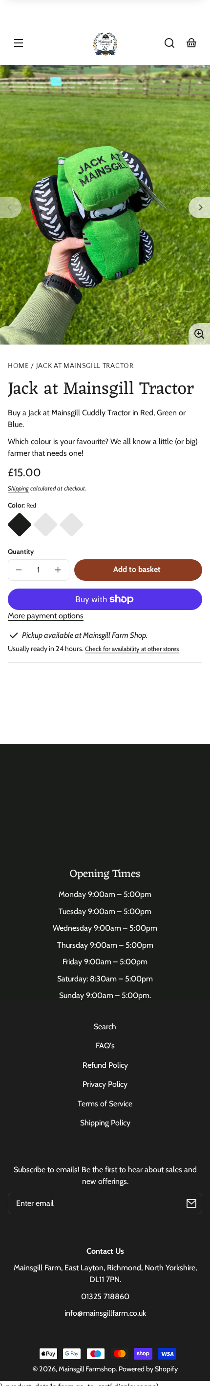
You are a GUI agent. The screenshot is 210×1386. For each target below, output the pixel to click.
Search (105, 1026)
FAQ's (105, 1045)
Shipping (18, 488)
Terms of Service (105, 1103)
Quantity (21, 551)
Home (18, 366)
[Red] (19, 524)
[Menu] (18, 43)
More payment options (46, 615)
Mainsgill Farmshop (87, 1369)
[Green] (72, 524)
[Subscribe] (191, 1203)
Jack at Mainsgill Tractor (85, 366)
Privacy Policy (105, 1084)
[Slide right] (199, 207)
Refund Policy (105, 1065)
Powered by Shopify (148, 1369)
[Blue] (45, 524)
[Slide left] (10, 207)
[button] (169, 43)
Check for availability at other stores (132, 648)
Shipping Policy (105, 1122)
